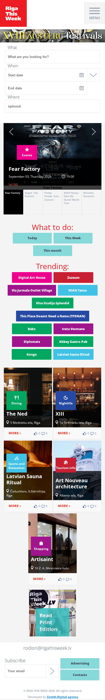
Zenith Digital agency (62, 697)
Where (14, 97)
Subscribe (15, 660)
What (12, 47)
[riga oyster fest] (52, 31)
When (13, 65)
